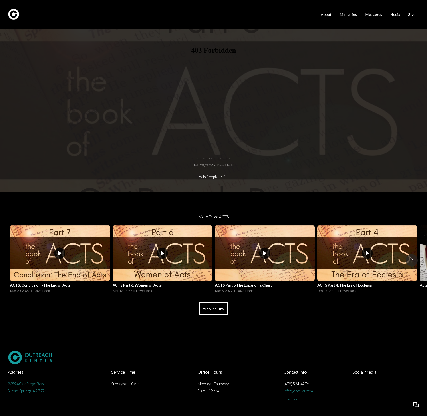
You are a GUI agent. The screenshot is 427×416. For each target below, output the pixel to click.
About (326, 14)
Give (411, 14)
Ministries (349, 14)
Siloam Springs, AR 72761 (28, 391)
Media (394, 14)
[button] (412, 260)
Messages (373, 14)
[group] (60, 260)
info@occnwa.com (298, 391)
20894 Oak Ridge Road (27, 383)
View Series (213, 308)
